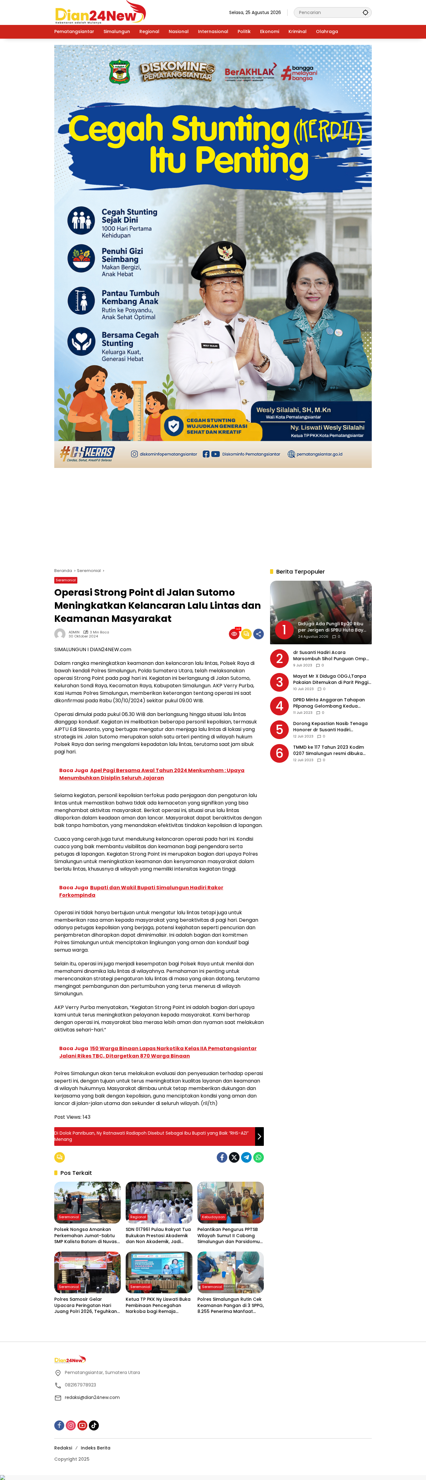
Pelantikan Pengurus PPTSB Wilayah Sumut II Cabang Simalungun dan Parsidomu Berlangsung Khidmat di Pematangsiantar (228, 1236)
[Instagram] (71, 1425)
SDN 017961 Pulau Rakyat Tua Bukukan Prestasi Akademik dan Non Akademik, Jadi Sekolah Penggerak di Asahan (158, 1236)
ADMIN (74, 632)
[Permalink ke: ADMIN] (61, 634)
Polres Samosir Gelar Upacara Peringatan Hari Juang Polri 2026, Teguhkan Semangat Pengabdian (85, 1305)
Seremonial (66, 580)
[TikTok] (94, 1425)
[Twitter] (234, 1157)
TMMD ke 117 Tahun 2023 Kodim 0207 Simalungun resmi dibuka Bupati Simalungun (328, 751)
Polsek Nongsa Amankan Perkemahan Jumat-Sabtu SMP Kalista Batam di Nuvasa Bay (87, 1236)
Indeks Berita (95, 1448)
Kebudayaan (213, 1216)
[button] (365, 12)
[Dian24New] (101, 12)
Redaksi (63, 1448)
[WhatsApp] (258, 1157)
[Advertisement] (213, 514)
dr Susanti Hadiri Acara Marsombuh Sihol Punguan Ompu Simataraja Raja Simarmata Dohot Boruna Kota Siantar (332, 656)
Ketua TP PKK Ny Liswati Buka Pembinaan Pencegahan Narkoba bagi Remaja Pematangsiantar (158, 1305)
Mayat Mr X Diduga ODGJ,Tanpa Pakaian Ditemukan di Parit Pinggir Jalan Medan (331, 680)
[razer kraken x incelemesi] (213, 1477)
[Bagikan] (258, 634)
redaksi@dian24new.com (92, 1397)
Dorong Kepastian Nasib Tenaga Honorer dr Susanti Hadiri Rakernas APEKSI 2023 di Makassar (332, 727)
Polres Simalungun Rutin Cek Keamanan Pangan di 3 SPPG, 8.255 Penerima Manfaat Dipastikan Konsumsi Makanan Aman (230, 1305)
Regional (138, 1216)
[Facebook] (222, 1157)
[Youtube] (82, 1425)
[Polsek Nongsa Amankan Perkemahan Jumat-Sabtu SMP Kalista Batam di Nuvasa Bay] (87, 1202)
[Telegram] (246, 1157)
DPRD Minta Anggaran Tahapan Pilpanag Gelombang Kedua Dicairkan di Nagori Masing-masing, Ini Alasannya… (329, 703)
